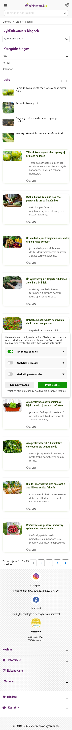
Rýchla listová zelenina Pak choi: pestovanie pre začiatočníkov (44, 199)
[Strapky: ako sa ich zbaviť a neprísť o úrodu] (8, 138)
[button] (61, 80)
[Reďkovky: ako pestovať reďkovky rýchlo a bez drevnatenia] (12, 528)
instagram (36, 585)
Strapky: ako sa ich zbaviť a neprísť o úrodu (40, 133)
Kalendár (8, 69)
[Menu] (6, 5)
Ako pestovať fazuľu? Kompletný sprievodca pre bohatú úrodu (44, 445)
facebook (36, 608)
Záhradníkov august (27, 103)
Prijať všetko (52, 384)
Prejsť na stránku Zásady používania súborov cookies (36, 390)
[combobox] (33, 13)
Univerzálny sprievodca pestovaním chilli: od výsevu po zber (45, 322)
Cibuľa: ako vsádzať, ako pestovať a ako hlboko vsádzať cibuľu (45, 486)
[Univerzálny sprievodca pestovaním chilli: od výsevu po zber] (12, 323)
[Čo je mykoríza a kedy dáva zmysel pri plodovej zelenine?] (8, 123)
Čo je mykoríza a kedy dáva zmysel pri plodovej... (37, 120)
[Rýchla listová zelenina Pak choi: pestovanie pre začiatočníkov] (12, 200)
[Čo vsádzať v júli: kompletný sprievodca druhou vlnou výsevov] (12, 241)
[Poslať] (65, 13)
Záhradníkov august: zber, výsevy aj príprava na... (41, 89)
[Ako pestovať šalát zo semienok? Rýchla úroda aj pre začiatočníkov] (12, 405)
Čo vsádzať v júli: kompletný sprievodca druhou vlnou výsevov (47, 240)
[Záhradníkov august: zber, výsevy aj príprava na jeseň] (8, 92)
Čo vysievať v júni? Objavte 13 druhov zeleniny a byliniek (46, 281)
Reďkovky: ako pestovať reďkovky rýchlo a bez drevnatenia (44, 527)
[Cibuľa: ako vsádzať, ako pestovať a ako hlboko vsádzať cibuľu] (12, 487)
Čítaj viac (31, 181)
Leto (7, 80)
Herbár (6, 62)
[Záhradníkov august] (8, 107)
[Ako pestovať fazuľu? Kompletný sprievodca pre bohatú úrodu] (12, 446)
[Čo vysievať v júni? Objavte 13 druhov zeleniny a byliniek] (12, 282)
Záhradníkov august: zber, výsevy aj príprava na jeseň (45, 154)
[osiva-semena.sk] (36, 5)
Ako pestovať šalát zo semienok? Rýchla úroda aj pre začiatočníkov (44, 404)
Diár (5, 56)
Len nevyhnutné (19, 384)
